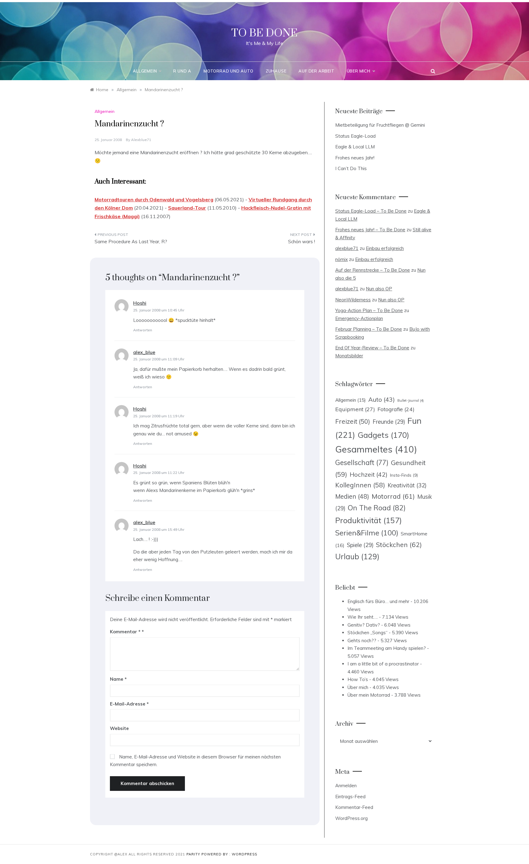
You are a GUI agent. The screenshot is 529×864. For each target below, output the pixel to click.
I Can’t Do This (351, 168)
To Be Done (264, 33)
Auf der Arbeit (316, 71)
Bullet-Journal (410, 400)
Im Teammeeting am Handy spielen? (386, 648)
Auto (381, 399)
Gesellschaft (361, 462)
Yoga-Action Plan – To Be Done (369, 310)
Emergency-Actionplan (359, 318)
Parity (193, 854)
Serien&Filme (366, 532)
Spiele (360, 545)
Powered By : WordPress (229, 854)
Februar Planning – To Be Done (368, 329)
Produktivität (368, 520)
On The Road (377, 507)
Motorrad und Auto (228, 71)
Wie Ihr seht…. (362, 617)
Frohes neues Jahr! (354, 158)
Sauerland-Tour (187, 208)
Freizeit (352, 421)
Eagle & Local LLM (355, 147)
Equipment (355, 409)
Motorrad (393, 496)
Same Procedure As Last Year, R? (131, 241)
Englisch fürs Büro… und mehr (378, 601)
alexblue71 (141, 139)
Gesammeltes (376, 449)
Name (118, 679)
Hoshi (139, 303)
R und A (182, 71)
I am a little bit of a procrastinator (383, 664)
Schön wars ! (301, 241)
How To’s (357, 679)
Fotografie (396, 409)
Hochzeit (369, 474)
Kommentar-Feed (354, 807)
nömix (341, 259)
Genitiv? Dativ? (363, 625)
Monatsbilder (349, 356)
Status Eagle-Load (355, 136)
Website (119, 728)
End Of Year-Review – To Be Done (372, 348)
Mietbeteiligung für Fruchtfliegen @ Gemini (380, 125)
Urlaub (357, 556)
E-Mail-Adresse (129, 704)
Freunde (389, 421)
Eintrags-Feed (350, 796)
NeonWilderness (353, 300)
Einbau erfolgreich (385, 248)
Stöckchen (399, 544)
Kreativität (407, 485)
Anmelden (346, 785)
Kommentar (125, 632)
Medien (352, 496)
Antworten (142, 330)
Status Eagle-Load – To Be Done (371, 211)
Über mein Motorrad (368, 695)
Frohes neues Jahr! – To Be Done (370, 230)
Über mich (358, 71)
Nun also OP (379, 289)
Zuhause (276, 71)
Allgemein (145, 71)
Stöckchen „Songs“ (367, 632)
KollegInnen (360, 485)
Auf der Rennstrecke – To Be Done (372, 270)
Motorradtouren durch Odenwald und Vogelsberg (154, 199)
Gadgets (383, 435)
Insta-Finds (404, 475)
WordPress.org (351, 818)
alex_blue (144, 352)
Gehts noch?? (361, 640)
